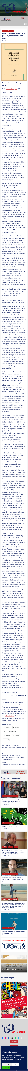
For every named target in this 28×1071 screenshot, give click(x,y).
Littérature (10, 31)
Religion (5, 847)
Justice (4, 874)
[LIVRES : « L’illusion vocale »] (14, 816)
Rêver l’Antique (9, 716)
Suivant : (13, 764)
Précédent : (13, 756)
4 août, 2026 (6, 881)
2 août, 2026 (6, 909)
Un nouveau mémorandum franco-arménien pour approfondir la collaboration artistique (12, 801)
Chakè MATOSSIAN (10, 745)
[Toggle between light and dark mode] (25, 24)
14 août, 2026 (6, 828)
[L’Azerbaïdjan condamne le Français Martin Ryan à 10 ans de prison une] (14, 867)
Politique (15, 874)
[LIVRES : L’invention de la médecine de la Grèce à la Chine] (14, 921)
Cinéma (9, 899)
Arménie (5, 796)
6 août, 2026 (6, 855)
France (4, 31)
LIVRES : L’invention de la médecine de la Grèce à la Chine (13, 932)
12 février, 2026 (7, 41)
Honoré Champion (11, 89)
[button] (2, 24)
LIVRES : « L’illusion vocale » (10, 826)
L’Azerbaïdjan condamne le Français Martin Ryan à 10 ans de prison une (12, 878)
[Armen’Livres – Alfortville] (14, 963)
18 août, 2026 (6, 804)
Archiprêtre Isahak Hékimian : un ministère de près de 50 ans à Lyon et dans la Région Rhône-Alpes (13, 852)
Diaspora (11, 847)
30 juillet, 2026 (7, 935)
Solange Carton (12, 747)
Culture (10, 796)
